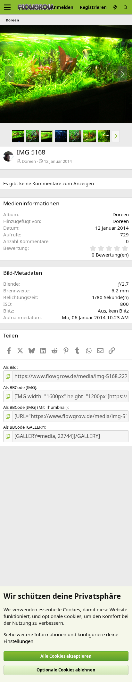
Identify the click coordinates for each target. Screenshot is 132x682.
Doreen (29, 161)
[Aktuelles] (115, 7)
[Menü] (7, 7)
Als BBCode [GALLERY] (24, 427)
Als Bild (10, 367)
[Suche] (125, 7)
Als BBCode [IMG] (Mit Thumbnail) (35, 407)
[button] (116, 136)
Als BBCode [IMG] (19, 387)
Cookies (71, 609)
